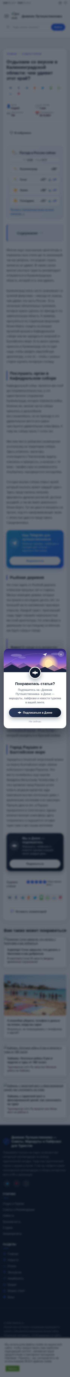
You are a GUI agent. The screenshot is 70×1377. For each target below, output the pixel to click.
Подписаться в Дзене (37, 712)
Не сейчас (35, 721)
